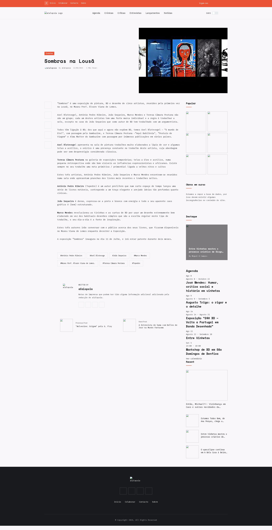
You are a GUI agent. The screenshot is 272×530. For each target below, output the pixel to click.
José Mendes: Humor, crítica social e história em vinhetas (203, 286)
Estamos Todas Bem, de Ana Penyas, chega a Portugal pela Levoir (213, 420)
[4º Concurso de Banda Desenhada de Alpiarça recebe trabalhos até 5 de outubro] (196, 164)
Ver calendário (194, 358)
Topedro (136, 263)
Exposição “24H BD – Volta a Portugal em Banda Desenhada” (202, 322)
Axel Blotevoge (98, 256)
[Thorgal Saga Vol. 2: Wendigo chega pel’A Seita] (196, 143)
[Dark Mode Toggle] (215, 13)
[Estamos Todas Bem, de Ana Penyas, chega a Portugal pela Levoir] (218, 121)
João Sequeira (119, 256)
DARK (208, 13)
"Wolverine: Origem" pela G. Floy (94, 326)
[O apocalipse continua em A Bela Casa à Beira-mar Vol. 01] (192, 451)
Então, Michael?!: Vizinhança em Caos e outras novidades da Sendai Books (206, 406)
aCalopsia (66, 68)
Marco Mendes (141, 256)
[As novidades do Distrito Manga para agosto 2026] (218, 143)
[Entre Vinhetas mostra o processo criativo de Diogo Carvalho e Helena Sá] (207, 242)
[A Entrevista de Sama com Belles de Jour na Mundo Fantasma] (129, 325)
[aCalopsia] (53, 13)
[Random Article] (222, 13)
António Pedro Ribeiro (71, 256)
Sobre (83, 3)
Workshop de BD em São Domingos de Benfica (204, 351)
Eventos (49, 53)
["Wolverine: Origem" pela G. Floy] (66, 325)
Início (53, 3)
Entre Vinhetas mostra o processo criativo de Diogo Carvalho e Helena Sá (214, 435)
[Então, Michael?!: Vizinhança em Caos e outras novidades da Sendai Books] (207, 385)
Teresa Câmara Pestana (114, 263)
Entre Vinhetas (198, 338)
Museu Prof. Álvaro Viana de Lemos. (78, 263)
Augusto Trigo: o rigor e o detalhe (206, 304)
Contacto (74, 3)
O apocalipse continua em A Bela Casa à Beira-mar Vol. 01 (214, 451)
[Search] (226, 13)
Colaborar (63, 3)
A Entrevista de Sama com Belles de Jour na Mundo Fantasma (158, 326)
